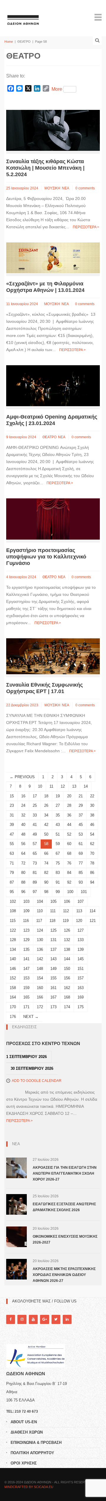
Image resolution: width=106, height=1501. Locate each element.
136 (40, 949)
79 (12, 872)
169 (80, 997)
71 (12, 863)
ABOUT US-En (24, 1422)
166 (40, 997)
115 (13, 920)
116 (26, 920)
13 (74, 786)
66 (46, 853)
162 (67, 988)
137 (53, 949)
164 (13, 997)
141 (26, 959)
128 (13, 940)
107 (80, 901)
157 (80, 978)
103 (26, 901)
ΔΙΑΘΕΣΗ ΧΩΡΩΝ (27, 1432)
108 (13, 911)
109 (26, 911)
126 (67, 930)
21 (81, 796)
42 (46, 824)
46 (92, 824)
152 (13, 978)
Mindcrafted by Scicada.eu (28, 1487)
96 (23, 892)
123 (26, 930)
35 (58, 815)
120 (79, 920)
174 (67, 1007)
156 (67, 978)
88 (23, 882)
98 (46, 892)
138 (67, 949)
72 (23, 863)
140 (13, 959)
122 (13, 930)
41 (35, 824)
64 (23, 853)
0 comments (85, 188)
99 (58, 892)
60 (69, 844)
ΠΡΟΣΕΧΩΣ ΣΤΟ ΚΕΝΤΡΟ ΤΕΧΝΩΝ (43, 1043)
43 (58, 824)
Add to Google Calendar (37, 1081)
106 (67, 901)
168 (67, 997)
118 (52, 920)
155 (53, 978)
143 (53, 959)
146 (13, 968)
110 (40, 911)
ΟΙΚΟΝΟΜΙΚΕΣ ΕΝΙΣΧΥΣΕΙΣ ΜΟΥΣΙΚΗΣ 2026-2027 (65, 1239)
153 (26, 978)
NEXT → (31, 1016)
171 (26, 1007)
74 (46, 863)
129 (26, 940)
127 (80, 930)
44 (69, 824)
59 (58, 844)
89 (35, 882)
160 (40, 988)
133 (80, 940)
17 (35, 796)
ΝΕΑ (65, 188)
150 (67, 968)
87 (12, 882)
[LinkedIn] (67, 1319)
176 (13, 1016)
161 (53, 988)
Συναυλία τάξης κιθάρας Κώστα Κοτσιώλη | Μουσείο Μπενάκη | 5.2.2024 (45, 167)
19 (58, 796)
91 (58, 882)
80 (23, 872)
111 (53, 911)
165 (26, 997)
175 (80, 1007)
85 (81, 872)
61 (81, 844)
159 (26, 988)
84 (69, 872)
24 (23, 805)
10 (40, 786)
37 (81, 815)
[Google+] (44, 1319)
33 (35, 815)
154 (40, 978)
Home (8, 41)
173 (53, 1007)
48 (23, 834)
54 (92, 834)
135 (26, 949)
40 (23, 824)
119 (66, 920)
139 (80, 949)
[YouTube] (33, 1319)
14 (86, 786)
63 (12, 853)
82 (46, 872)
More (57, 89)
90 (46, 882)
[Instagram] (21, 1319)
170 (13, 1007)
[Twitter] (56, 1319)
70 (92, 853)
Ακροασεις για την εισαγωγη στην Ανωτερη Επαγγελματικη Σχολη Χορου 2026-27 (65, 1173)
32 (23, 815)
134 (13, 949)
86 (92, 872)
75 (58, 863)
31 (12, 815)
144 (67, 959)
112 (66, 911)
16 (23, 796)
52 (69, 834)
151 (80, 968)
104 (40, 901)
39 (12, 824)
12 (63, 786)
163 (80, 988)
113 (79, 911)
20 (69, 796)
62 (92, 844)
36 (69, 815)
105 (53, 901)
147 (26, 968)
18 (46, 796)
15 (12, 796)
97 (35, 892)
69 (81, 853)
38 (92, 815)
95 (12, 892)
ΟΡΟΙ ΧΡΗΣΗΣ (24, 1463)
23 (12, 805)
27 (58, 805)
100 (70, 892)
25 (35, 805)
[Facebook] (10, 1319)
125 (53, 930)
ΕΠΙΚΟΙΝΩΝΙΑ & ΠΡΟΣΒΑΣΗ (36, 1442)
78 (92, 863)
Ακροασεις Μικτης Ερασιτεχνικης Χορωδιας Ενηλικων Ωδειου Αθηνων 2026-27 (64, 1275)
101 (84, 892)
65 (35, 853)
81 (35, 872)
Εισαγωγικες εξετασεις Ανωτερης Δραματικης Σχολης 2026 (64, 1207)
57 (35, 844)
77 (81, 863)
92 (69, 882)
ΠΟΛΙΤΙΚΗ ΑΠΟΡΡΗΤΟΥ (32, 1453)
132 (67, 940)
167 (53, 997)
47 (12, 834)
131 (53, 940)
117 (39, 920)
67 (58, 853)
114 (92, 911)
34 (46, 815)
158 (13, 988)
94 (92, 882)
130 (40, 940)
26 (46, 805)
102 (13, 901)
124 (40, 930)
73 (35, 863)
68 (69, 853)
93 (81, 882)
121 (93, 920)
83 (58, 872)
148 (40, 968)
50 (46, 834)
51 (58, 834)
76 (69, 863)
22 (92, 796)
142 (40, 959)
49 (35, 834)
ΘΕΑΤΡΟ (49, 437)
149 (53, 968)
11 (51, 786)
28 (69, 805)
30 (92, 805)
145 (80, 959)
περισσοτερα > (86, 227)
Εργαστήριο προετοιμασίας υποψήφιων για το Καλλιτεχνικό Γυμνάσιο (46, 556)
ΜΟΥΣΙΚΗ (52, 188)
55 (12, 844)
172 (40, 1007)
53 (81, 834)
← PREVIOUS (22, 777)
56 (23, 844)
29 (81, 805)
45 (81, 824)
